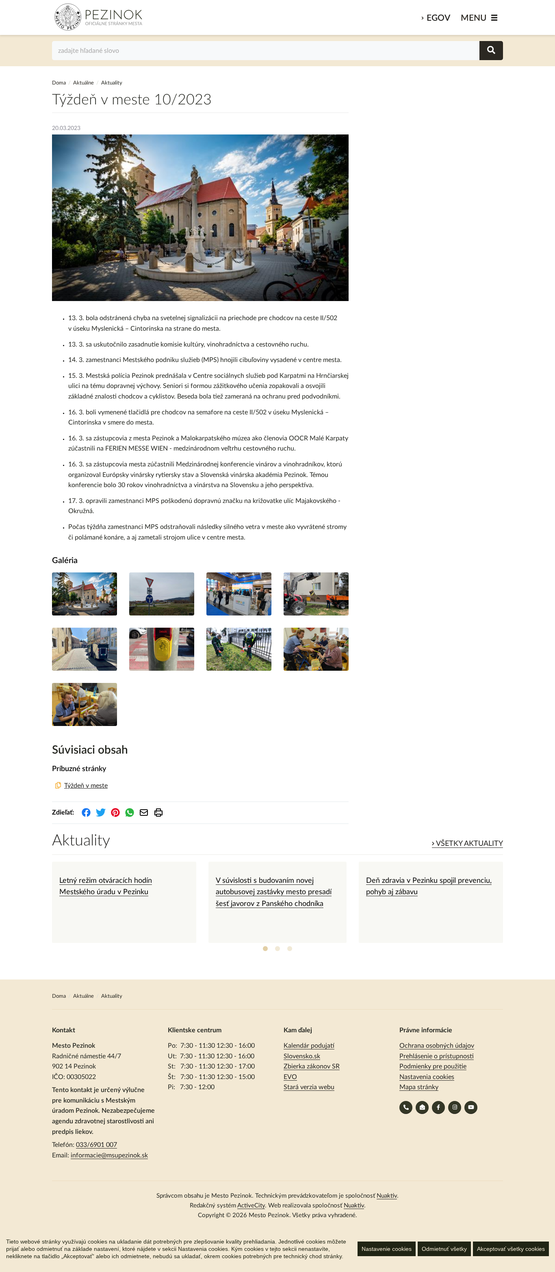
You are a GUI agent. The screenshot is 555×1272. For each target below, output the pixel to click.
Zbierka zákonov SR (312, 1066)
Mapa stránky (418, 1087)
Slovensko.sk (302, 1056)
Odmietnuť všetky (444, 1249)
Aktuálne (83, 83)
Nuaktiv (387, 1196)
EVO (290, 1077)
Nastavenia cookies (426, 1077)
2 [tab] (277, 949)
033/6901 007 (96, 1145)
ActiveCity (251, 1206)
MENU (474, 18)
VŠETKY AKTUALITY (468, 843)
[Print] (158, 812)
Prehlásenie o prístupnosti (436, 1056)
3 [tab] (290, 949)
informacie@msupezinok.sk (109, 1155)
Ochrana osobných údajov (436, 1045)
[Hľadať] (491, 50)
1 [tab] (265, 949)
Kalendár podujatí (309, 1045)
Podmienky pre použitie (432, 1066)
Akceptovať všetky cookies (511, 1249)
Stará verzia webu (309, 1087)
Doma (59, 83)
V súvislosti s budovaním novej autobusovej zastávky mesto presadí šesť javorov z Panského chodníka (274, 892)
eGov (438, 18)
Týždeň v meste (86, 785)
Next (509, 902)
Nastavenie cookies (387, 1249)
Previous (46, 902)
